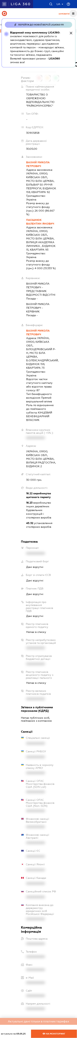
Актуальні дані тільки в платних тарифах (38, 1021)
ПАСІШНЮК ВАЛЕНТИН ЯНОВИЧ (40, 221)
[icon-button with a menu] (73, 13)
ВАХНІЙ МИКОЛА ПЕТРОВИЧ (38, 164)
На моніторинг (55, 1033)
